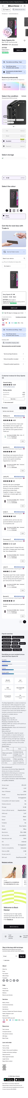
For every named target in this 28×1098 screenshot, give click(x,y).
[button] (7, 32)
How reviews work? (9, 402)
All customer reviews (7, 1033)
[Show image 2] (14, 126)
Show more (6, 496)
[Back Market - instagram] (3, 980)
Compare (23, 96)
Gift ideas (4, 1036)
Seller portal (5, 1015)
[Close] (26, 2)
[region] (14, 86)
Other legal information (8, 1056)
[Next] (21, 210)
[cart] (24, 6)
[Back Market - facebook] (14, 980)
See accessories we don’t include (11, 346)
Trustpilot (4, 978)
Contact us (5, 988)
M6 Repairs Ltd (5, 318)
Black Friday (5, 1038)
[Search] (13, 9)
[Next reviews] (24, 621)
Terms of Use (5, 1045)
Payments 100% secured (8, 1018)
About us (4, 969)
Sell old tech (5, 1009)
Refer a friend (5, 1002)
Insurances (5, 1007)
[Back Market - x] (17, 980)
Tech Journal (5, 1029)
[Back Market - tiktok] (7, 980)
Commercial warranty (7, 1004)
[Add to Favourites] (24, 40)
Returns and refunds (7, 995)
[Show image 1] (13, 126)
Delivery (4, 993)
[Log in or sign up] (21, 6)
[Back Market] (13, 6)
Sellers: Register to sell (7, 1013)
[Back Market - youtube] (10, 980)
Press (3, 971)
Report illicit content (7, 1061)
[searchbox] (20, 9)
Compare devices (6, 1031)
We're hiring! (5, 975)
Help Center (5, 990)
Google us (10, 919)
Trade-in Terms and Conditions (10, 1050)
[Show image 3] (17, 210)
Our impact (5, 973)
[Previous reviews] (20, 621)
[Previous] (7, 210)
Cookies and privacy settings (9, 1052)
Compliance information (21, 317)
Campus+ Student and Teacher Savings (12, 1011)
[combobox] (14, 258)
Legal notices (5, 1059)
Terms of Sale (5, 1048)
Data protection (6, 1054)
